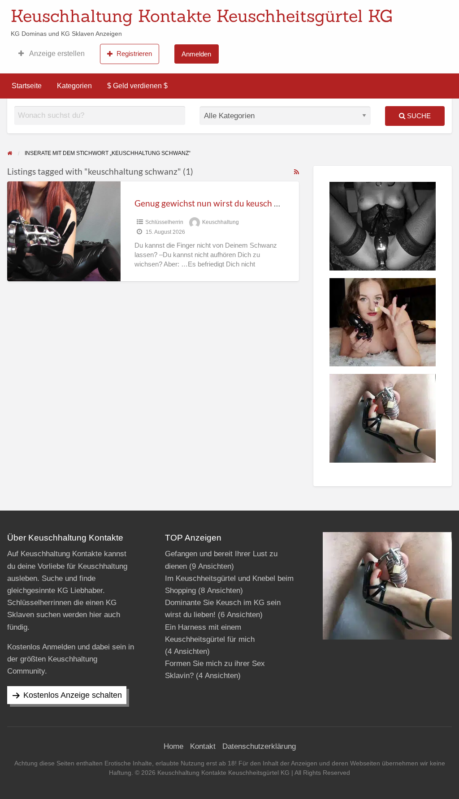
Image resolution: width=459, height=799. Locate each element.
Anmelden (196, 54)
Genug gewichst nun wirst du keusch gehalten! (222, 203)
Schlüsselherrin (164, 222)
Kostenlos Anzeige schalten (72, 695)
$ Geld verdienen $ (137, 86)
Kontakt (203, 746)
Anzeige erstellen (56, 53)
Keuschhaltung (220, 222)
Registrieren (134, 53)
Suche (418, 116)
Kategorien (74, 86)
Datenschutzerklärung (259, 746)
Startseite (27, 86)
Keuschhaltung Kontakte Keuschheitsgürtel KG (202, 15)
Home (173, 746)
